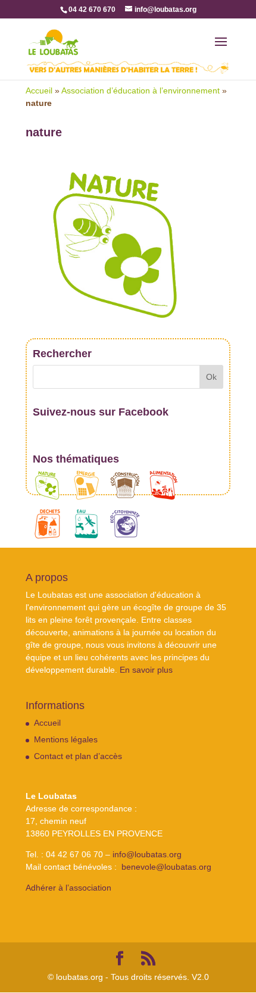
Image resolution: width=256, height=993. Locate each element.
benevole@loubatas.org (166, 867)
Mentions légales (66, 739)
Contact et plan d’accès (78, 756)
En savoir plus (146, 670)
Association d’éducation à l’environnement (140, 90)
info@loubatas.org (147, 854)
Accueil (39, 90)
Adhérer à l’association (68, 887)
